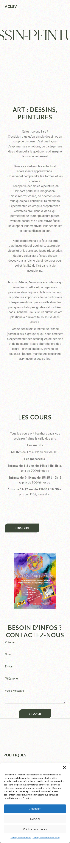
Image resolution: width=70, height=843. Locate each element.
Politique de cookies (21, 837)
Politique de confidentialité (46, 837)
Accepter (35, 808)
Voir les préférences (35, 829)
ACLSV (11, 6)
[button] (64, 767)
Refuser (35, 818)
